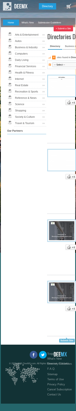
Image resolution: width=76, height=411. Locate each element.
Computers (21, 53)
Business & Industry (26, 47)
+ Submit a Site (63, 28)
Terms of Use (55, 379)
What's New (28, 22)
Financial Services (25, 66)
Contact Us (54, 394)
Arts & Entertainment (26, 34)
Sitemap (52, 374)
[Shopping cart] (68, 6)
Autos (18, 41)
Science (19, 104)
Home (11, 22)
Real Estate (21, 85)
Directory (47, 6)
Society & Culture (25, 116)
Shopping (20, 110)
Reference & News (26, 97)
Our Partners (26, 28)
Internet (19, 79)
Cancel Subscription (59, 389)
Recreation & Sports (26, 91)
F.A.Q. (8, 28)
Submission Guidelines (49, 22)
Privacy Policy (56, 384)
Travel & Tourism (24, 123)
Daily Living (21, 60)
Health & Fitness (24, 72)
